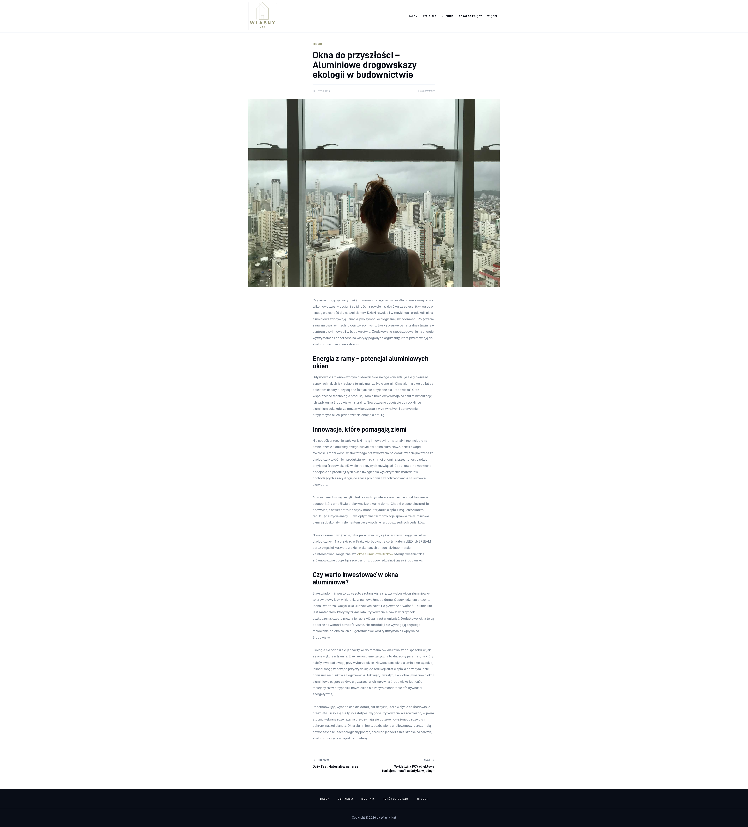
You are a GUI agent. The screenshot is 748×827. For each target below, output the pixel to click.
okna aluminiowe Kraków (375, 554)
